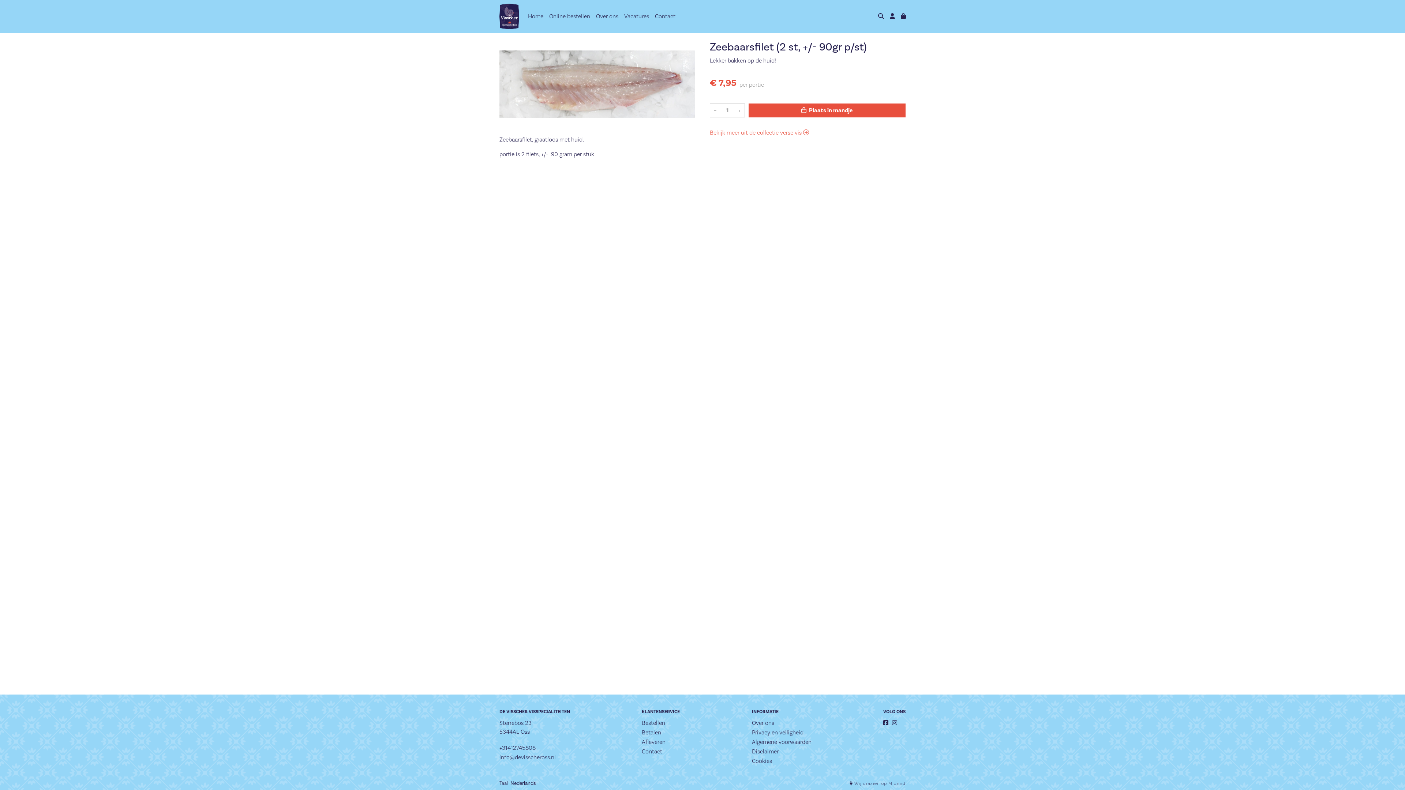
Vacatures (636, 16)
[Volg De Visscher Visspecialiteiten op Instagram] (894, 722)
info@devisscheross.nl (527, 757)
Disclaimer (765, 751)
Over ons (607, 16)
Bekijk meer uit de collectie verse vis (756, 132)
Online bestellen (569, 16)
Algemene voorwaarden (782, 741)
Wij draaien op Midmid (879, 783)
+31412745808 (517, 747)
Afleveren (654, 741)
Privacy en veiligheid (777, 732)
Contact (665, 16)
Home (535, 16)
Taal (503, 783)
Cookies (762, 760)
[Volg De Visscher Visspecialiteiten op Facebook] (885, 722)
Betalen (651, 732)
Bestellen (653, 722)
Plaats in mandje (830, 110)
